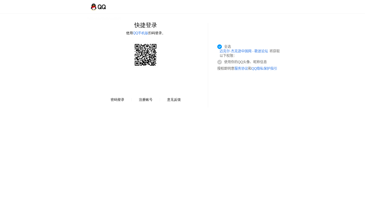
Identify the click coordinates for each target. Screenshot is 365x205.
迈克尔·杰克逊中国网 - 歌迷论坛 (244, 51)
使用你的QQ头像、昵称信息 (245, 62)
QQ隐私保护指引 (264, 69)
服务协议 (241, 69)
